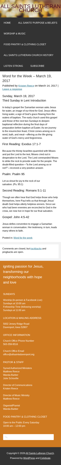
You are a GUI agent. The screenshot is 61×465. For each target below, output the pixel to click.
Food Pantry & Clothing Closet (25, 44)
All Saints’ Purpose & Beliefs (37, 23)
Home (7, 23)
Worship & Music (15, 33)
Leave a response (12, 89)
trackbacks (36, 248)
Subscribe (37, 66)
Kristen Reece (26, 85)
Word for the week (22, 238)
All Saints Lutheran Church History (28, 55)
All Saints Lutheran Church (30, 8)
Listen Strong (13, 66)
